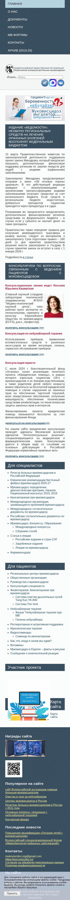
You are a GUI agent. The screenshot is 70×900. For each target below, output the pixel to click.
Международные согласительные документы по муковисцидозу (31, 510)
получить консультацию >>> (24, 327)
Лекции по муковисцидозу (31, 547)
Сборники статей (26, 531)
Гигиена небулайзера (28, 619)
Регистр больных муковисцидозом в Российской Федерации (33, 474)
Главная (15, 3)
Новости (15, 27)
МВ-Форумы (17, 35)
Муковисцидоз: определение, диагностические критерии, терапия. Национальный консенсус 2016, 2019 (33, 490)
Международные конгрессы (32, 526)
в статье (28, 257)
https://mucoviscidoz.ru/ (19, 859)
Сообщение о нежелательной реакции (34, 653)
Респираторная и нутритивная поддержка (36, 624)
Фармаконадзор (20, 552)
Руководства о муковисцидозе (29, 582)
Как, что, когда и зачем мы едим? (31, 640)
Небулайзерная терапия (25, 608)
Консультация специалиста (27, 586)
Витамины (16, 645)
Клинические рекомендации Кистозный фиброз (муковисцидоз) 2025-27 (35, 482)
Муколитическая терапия (26, 628)
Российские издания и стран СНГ (36, 539)
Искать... (12, 77)
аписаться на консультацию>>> (28, 423)
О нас (13, 11)
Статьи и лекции (20, 535)
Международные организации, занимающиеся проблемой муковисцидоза (37, 503)
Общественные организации (28, 577)
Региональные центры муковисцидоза (34, 573)
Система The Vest (26, 604)
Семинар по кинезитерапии (32, 636)
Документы (17, 19)
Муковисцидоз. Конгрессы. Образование (36, 523)
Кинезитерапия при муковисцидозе (32, 497)
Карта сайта (54, 715)
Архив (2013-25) (20, 50)
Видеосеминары (20, 632)
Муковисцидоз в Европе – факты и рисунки (37, 649)
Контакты (16, 42)
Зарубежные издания (29, 543)
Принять (12, 893)
